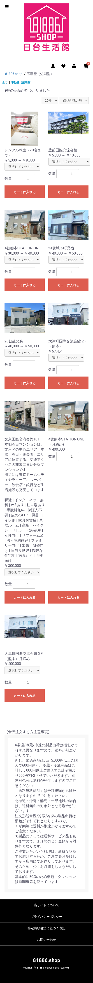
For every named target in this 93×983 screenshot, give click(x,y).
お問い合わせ (46, 939)
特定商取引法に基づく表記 (46, 928)
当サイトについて (46, 905)
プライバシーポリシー (46, 916)
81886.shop (46, 960)
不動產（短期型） (22, 82)
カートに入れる (25, 192)
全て (5, 82)
